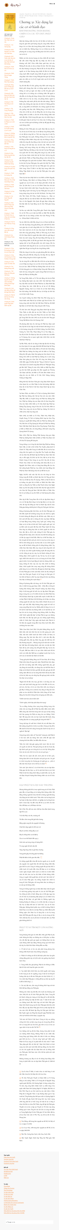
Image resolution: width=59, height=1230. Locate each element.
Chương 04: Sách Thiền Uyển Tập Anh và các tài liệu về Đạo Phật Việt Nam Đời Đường (9, 60)
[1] (25, 173)
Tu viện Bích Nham (9, 1198)
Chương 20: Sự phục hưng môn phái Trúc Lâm (9, 168)
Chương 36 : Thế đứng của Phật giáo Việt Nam (9, 273)
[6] (39, 1027)
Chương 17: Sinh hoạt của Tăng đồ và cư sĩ (9, 148)
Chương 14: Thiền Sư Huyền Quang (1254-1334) (9, 128)
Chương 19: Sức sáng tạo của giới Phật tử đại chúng (9, 162)
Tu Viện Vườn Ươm (9, 1192)
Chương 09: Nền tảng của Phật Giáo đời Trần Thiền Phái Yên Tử (9, 96)
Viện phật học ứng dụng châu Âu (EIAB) (14, 1211)
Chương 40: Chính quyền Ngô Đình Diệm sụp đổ (9, 303)
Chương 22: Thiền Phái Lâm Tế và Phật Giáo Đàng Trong (9, 180)
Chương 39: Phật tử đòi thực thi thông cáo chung (9, 297)
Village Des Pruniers (9, 1188)
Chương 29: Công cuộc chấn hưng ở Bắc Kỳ (9, 230)
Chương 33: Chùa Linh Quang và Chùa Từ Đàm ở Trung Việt (9, 257)
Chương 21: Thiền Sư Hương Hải (9, 174)
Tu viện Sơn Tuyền (8, 1209)
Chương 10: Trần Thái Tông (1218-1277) (9, 103)
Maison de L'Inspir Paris (10, 1204)
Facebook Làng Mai (9, 1163)
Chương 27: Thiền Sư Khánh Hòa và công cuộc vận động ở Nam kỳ (9, 216)
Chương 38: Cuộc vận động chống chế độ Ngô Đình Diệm (9, 290)
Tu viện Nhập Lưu (8, 1206)
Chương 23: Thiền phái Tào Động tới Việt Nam (9, 186)
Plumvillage (7, 1186)
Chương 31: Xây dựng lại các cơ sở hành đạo (9, 243)
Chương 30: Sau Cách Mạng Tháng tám (9, 237)
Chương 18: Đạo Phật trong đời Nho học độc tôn (9, 155)
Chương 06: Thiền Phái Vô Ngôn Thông (9, 75)
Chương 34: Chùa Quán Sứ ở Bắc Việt (9, 262)
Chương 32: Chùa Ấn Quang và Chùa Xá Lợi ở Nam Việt (9, 250)
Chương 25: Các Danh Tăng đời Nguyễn (8, 198)
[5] (20, 1134)
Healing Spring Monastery (11, 1200)
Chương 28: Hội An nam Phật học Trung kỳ (9, 223)
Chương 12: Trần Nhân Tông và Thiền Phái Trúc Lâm (9, 115)
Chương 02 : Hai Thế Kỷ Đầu (8, 46)
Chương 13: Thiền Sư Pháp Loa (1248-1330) (9, 122)
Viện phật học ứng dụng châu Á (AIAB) (14, 1213)
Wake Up (6, 1177)
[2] (40, 579)
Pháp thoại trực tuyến (9, 1157)
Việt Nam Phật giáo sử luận (8, 34)
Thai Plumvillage (8, 1190)
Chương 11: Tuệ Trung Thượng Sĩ (8, 109)
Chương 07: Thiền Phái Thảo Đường (9, 81)
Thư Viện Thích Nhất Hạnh (11, 1169)
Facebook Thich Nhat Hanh (11, 1161)
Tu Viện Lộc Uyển (8, 1194)
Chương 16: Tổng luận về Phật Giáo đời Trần (9, 142)
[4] (45, 763)
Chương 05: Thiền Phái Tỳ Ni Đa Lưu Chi (9, 68)
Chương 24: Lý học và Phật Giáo (9, 192)
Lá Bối (5, 1175)
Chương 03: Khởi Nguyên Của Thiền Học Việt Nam (9, 51)
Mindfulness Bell (8, 1171)
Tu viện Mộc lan (8, 1196)
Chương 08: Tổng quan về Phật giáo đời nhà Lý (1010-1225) (9, 87)
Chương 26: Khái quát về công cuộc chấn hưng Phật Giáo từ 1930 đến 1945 (9, 206)
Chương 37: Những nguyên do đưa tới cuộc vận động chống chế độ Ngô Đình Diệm (9, 281)
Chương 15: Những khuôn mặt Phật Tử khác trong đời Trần (9, 135)
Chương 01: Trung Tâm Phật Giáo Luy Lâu (9, 40)
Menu (51, 3)
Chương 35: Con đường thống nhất (9, 267)
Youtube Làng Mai (9, 1159)
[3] (50, 719)
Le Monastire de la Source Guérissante (14, 1202)
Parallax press (7, 1173)
